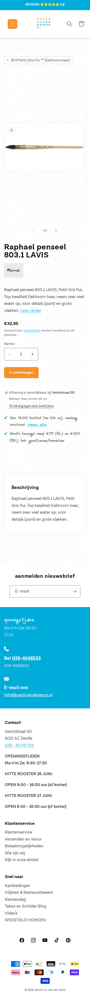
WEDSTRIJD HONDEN (25, 920)
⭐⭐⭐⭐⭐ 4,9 (52, 5)
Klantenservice (18, 832)
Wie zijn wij (15, 853)
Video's (11, 913)
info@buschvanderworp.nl (28, 695)
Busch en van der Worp (50, 990)
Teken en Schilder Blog (25, 906)
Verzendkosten (32, 330)
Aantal (9, 344)
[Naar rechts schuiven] (56, 230)
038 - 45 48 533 (19, 745)
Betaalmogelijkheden (24, 846)
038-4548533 (26, 658)
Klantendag (15, 899)
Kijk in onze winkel (21, 859)
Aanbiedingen (17, 885)
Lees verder (30, 310)
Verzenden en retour (23, 839)
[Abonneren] (74, 591)
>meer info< (37, 424)
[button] (9, 24)
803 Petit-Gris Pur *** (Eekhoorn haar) (40, 60)
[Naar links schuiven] (34, 230)
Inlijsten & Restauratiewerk (29, 892)
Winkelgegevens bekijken (31, 406)
